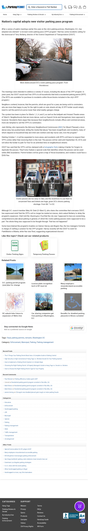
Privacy (23, 509)
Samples (24, 519)
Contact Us (41, 516)
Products (24, 516)
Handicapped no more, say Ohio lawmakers (18, 472)
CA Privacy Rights (27, 526)
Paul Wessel (8, 379)
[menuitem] (5, 14)
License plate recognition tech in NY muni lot (42, 285)
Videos (23, 523)
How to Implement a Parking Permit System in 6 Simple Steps (24, 362)
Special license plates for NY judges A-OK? (18, 449)
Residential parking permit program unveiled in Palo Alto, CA (30, 382)
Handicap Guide (42, 519)
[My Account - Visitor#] (80, 7)
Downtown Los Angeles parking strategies (18, 462)
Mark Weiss (8, 385)
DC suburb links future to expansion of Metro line (12, 314)
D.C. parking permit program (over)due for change (13, 284)
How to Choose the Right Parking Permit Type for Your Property (24, 369)
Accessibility (41, 523)
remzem (28, 338)
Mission (23, 506)
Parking (33, 342)
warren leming (9, 392)
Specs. (23, 513)
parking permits (18, 338)
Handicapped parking (11, 409)
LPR (6, 412)
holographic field (51, 147)
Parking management (45, 342)
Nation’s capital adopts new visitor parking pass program (37, 21)
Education (8, 402)
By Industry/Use (57, 14)
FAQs (39, 509)
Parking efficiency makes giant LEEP (26, 379)
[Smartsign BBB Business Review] (74, 516)
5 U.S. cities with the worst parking (15, 466)
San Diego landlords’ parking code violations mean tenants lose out (26, 459)
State (6, 429)
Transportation (9, 435)
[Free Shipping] (70, 7)
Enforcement (15, 342)
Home (5, 14)
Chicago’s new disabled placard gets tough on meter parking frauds (37, 392)
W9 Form (40, 526)
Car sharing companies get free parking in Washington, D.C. (43, 315)
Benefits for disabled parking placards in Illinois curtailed (72, 314)
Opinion (7, 419)
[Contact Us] (66, 7)
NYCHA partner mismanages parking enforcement (20, 456)
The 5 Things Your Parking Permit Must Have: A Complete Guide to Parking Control (30, 355)
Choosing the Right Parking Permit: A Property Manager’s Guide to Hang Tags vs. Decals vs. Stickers (36, 365)
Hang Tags (16, 14)
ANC (60, 127)
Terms (39, 506)
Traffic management (11, 432)
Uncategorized (9, 439)
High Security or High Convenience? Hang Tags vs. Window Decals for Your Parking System (33, 359)
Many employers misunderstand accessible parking (71, 286)
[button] (75, 7)
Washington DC (39, 338)
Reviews (40, 513)
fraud (9, 338)
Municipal (25, 342)
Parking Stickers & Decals (36, 14)
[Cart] (84, 7)
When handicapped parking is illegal (16, 469)
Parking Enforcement (76, 14)
